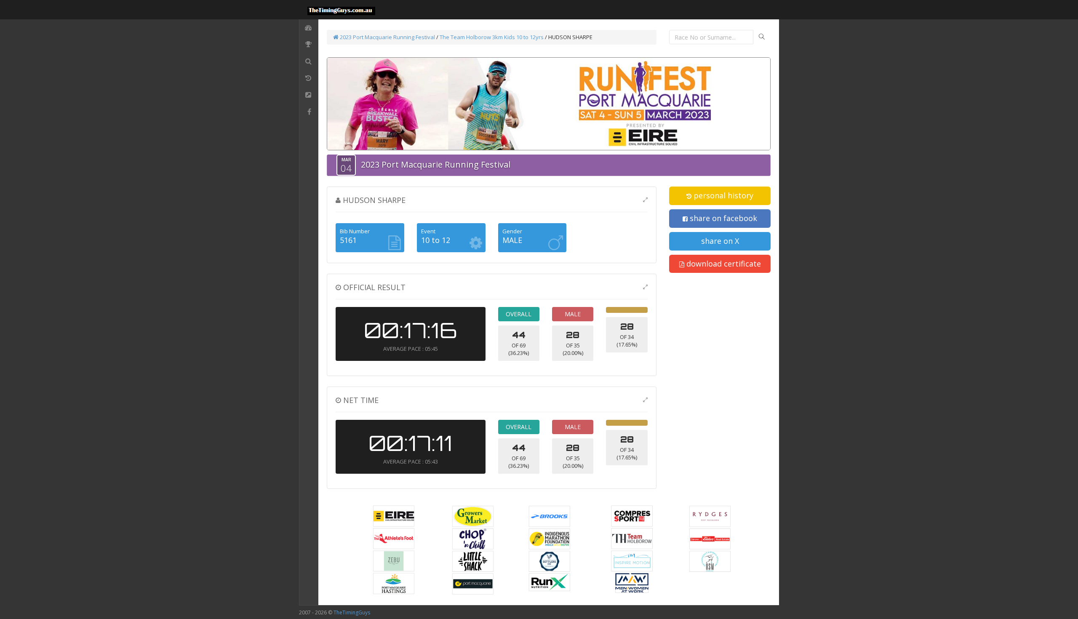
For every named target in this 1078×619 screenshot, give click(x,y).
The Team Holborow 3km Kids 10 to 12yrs (492, 37)
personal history (722, 195)
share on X (720, 241)
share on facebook (722, 218)
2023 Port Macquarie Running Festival (387, 37)
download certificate (722, 264)
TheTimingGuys (352, 612)
